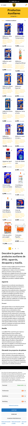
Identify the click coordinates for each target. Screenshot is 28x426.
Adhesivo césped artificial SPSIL (20, 63)
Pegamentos (9, 41)
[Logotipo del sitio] (14, 5)
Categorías (13, 16)
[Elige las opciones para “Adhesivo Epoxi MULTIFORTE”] (11, 75)
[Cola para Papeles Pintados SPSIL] (20, 228)
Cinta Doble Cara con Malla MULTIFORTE (7, 187)
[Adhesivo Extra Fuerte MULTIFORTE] (8, 104)
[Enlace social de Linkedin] (17, 1)
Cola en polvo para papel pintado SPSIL (7, 237)
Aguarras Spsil (7, 161)
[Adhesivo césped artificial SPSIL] (20, 54)
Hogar (21, 42)
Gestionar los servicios (13, 405)
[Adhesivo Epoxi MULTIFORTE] (8, 79)
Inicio (3, 20)
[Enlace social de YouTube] (13, 1)
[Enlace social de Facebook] (9, 1)
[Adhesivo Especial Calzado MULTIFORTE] (20, 79)
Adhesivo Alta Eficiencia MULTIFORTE (7, 38)
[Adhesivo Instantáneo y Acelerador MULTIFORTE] (8, 129)
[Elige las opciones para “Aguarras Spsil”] (11, 150)
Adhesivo (4, 42)
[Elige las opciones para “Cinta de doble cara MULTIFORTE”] (24, 150)
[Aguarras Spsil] (8, 154)
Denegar (14, 414)
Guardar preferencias (14, 418)
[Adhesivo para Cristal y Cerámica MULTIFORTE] (20, 129)
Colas (19, 192)
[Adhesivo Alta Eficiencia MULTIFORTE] (8, 29)
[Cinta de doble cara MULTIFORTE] (20, 154)
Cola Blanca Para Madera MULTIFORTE (7, 212)
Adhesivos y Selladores (7, 39)
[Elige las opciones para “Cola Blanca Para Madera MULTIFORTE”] (11, 199)
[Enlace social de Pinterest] (15, 1)
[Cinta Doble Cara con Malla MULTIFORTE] (8, 178)
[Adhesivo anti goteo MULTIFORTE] (8, 54)
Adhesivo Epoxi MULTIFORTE (8, 87)
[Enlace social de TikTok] (19, 1)
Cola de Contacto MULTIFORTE (19, 212)
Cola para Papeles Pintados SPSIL (20, 237)
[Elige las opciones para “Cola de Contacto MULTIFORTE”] (24, 199)
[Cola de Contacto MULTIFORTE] (20, 203)
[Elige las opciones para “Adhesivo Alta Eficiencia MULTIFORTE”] (11, 25)
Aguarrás (4, 164)
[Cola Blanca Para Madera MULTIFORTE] (8, 203)
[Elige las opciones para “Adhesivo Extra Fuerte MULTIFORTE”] (11, 100)
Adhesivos (5, 41)
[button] (24, 25)
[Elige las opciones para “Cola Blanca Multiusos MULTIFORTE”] (24, 174)
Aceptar (14, 410)
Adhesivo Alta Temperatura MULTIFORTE (19, 38)
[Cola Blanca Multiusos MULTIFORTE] (20, 178)
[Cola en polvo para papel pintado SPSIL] (8, 228)
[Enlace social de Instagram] (11, 1)
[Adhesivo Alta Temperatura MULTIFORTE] (20, 29)
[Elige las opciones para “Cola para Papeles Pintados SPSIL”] (24, 224)
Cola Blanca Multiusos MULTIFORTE (19, 187)
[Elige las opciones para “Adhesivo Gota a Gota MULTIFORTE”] (24, 100)
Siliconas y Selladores (19, 68)
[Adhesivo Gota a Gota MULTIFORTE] (20, 104)
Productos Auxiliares (19, 66)
